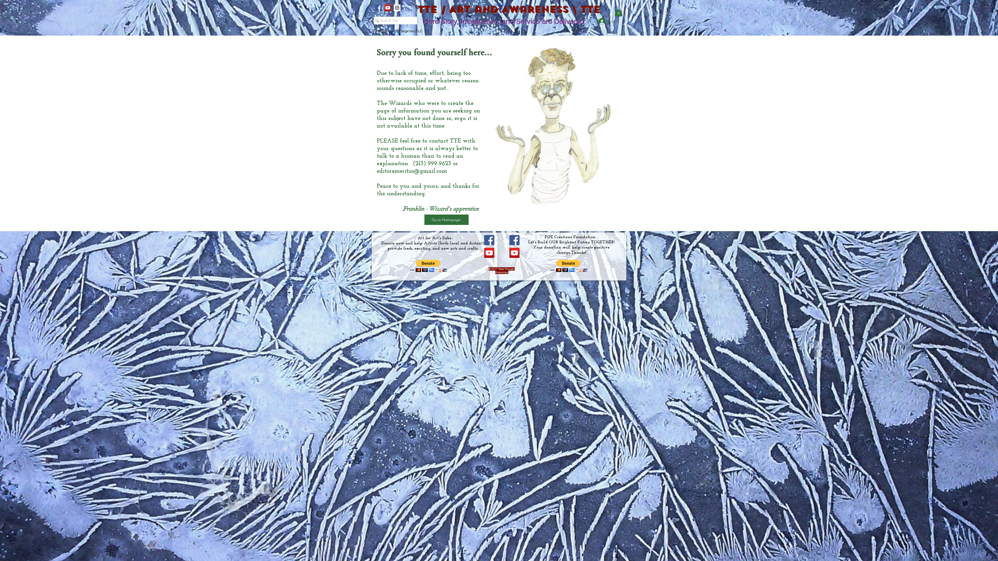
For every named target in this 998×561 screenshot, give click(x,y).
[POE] (514, 240)
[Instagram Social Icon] (397, 7)
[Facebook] (489, 240)
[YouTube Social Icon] (387, 7)
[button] (618, 11)
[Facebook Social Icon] (378, 7)
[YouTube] (489, 253)
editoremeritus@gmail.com (412, 171)
